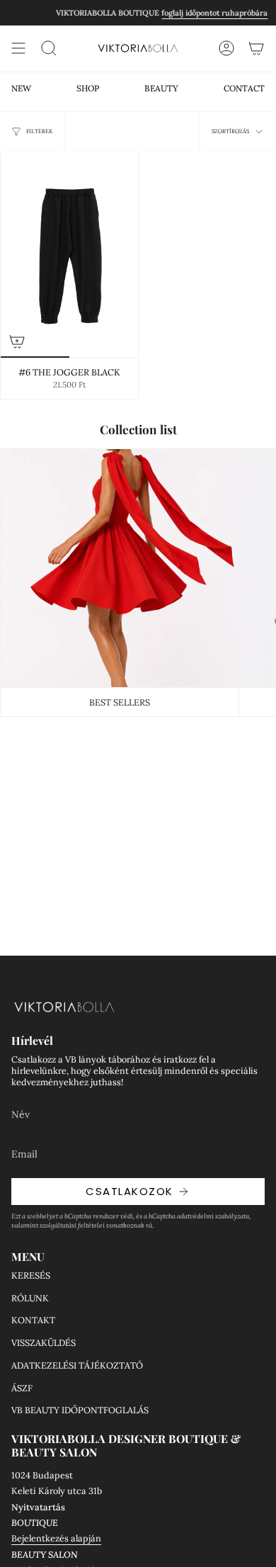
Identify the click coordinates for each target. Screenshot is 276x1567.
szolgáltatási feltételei (72, 1225)
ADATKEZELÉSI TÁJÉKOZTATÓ (77, 1365)
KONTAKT (33, 1319)
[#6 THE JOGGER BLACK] (69, 255)
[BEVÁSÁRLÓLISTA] (256, 48)
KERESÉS (30, 1275)
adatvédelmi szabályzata (213, 1216)
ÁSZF (22, 1387)
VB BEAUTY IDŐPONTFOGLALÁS (80, 1409)
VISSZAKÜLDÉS (43, 1342)
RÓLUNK (30, 1297)
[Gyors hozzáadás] (17, 341)
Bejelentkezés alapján (56, 1538)
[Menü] (18, 48)
